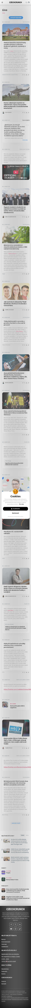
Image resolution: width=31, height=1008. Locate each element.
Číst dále (21, 504)
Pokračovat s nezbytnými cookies (15, 516)
